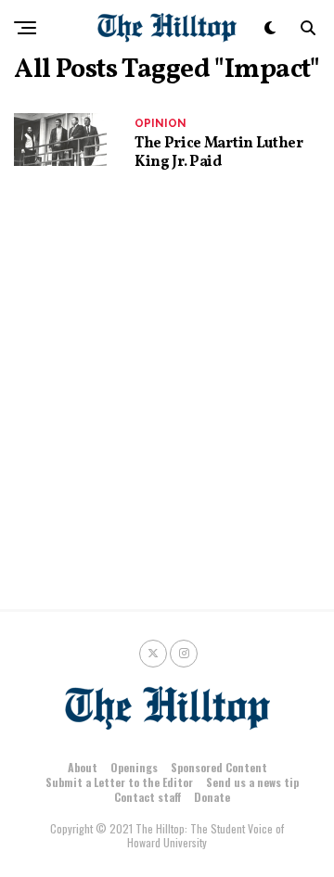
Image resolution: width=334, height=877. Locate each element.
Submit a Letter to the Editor (119, 782)
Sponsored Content (219, 767)
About (82, 767)
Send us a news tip (252, 782)
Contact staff (147, 797)
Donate (212, 797)
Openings (134, 767)
